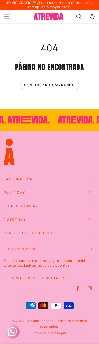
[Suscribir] (92, 249)
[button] (78, 16)
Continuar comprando (49, 85)
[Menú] (7, 16)
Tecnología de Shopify (49, 333)
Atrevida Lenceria (40, 321)
